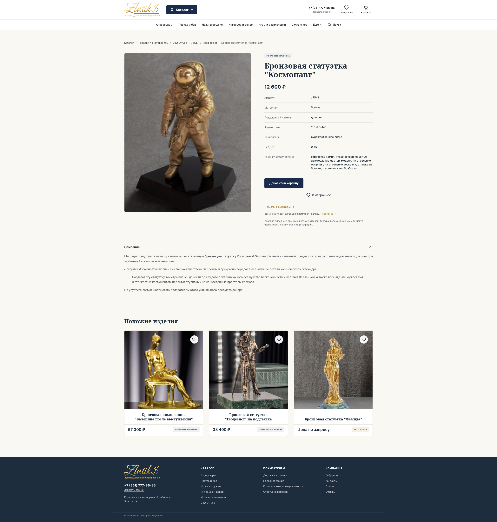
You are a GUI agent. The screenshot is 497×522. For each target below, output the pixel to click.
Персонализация (273, 480)
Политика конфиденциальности (283, 486)
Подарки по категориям (153, 42)
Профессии (210, 42)
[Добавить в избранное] (194, 339)
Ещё (316, 24)
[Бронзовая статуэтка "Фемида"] (333, 370)
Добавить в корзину (284, 183)
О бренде (332, 475)
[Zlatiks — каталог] (142, 10)
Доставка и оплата (275, 475)
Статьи (330, 486)
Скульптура (299, 24)
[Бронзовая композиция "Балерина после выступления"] (163, 370)
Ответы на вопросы (275, 491)
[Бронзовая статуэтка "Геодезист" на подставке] (248, 370)
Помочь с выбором (279, 206)
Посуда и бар (187, 24)
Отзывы (330, 491)
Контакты (331, 480)
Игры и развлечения (272, 24)
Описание (132, 247)
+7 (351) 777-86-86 (140, 485)
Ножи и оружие (212, 24)
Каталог (129, 42)
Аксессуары (164, 24)
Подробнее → (328, 213)
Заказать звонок (321, 11)
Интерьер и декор (241, 24)
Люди (194, 42)
